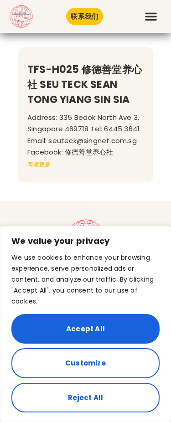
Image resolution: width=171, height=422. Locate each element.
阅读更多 (39, 164)
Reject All (86, 397)
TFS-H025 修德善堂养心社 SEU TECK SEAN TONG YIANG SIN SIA (84, 84)
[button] (151, 16)
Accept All (85, 329)
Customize (85, 363)
